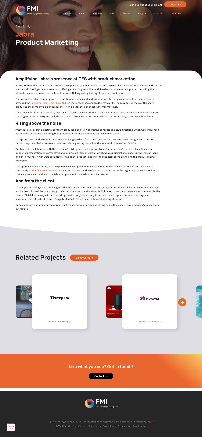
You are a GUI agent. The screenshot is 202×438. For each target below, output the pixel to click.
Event (112, 13)
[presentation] (182, 302)
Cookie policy (139, 426)
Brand (81, 13)
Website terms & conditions (102, 426)
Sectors (126, 13)
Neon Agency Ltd (146, 421)
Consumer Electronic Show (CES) (49, 102)
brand (116, 133)
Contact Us (175, 13)
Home (68, 13)
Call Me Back (11, 427)
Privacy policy (124, 426)
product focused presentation (45, 170)
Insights (142, 13)
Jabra (47, 85)
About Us (157, 13)
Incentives (97, 13)
